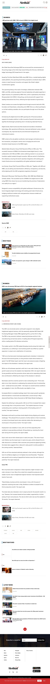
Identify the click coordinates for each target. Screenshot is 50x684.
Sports (5, 649)
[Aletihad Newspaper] (25, 2)
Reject (44, 680)
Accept (39, 680)
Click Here (24, 680)
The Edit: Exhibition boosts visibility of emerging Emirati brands (26, 253)
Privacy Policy (17, 651)
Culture (5, 651)
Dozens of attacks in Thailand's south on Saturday (23, 561)
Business (5, 647)
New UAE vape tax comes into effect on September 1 (23, 554)
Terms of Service (29, 642)
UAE (5, 642)
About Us (17, 649)
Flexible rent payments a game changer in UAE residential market (26, 260)
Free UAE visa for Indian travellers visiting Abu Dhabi (23, 547)
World (5, 644)
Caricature (17, 647)
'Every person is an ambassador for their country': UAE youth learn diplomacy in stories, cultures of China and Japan (26, 246)
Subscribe (41, 632)
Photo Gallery (17, 644)
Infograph (17, 642)
